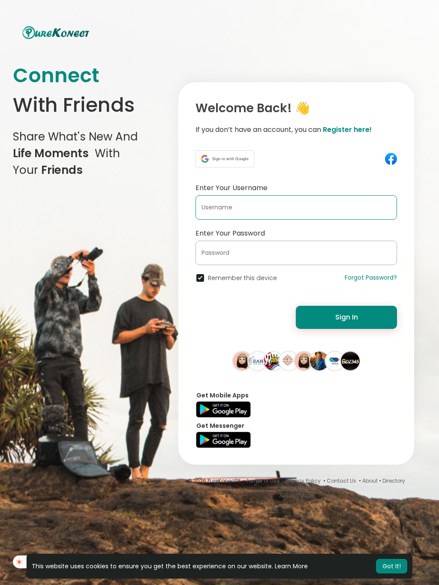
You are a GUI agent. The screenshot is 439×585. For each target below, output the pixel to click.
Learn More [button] (291, 566)
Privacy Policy (303, 480)
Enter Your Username (231, 188)
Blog (287, 488)
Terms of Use (263, 480)
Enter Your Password (230, 233)
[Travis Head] (319, 360)
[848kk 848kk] (304, 360)
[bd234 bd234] (350, 360)
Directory (393, 480)
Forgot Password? (371, 277)
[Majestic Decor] (288, 360)
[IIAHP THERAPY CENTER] (257, 360)
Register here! (347, 129)
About (370, 480)
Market (307, 488)
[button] (224, 158)
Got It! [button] (391, 566)
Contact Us (341, 480)
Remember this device (242, 278)
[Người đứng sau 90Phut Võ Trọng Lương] (273, 360)
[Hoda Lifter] (334, 360)
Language (299, 495)
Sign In (346, 317)
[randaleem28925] (242, 360)
